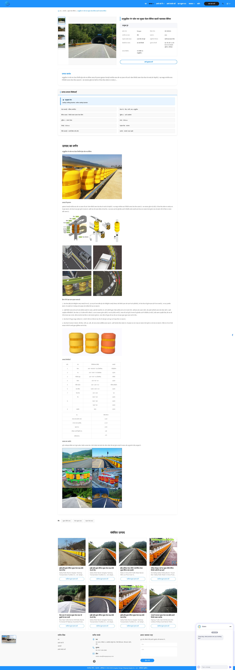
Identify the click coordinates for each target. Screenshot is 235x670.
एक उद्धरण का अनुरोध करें (182, 4)
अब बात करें (211, 4)
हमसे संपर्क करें (171, 4)
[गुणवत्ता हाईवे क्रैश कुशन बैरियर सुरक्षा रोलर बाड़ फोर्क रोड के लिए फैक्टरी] (72, 552)
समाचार (191, 4)
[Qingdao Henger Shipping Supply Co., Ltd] (7, 3)
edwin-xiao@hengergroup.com (105, 656)
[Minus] (230, 626)
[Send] (230, 667)
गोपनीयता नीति (90, 668)
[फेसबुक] (233, 335)
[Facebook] (94, 661)
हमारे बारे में (159, 4)
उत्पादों (64, 11)
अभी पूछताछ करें (148, 62)
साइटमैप (97, 668)
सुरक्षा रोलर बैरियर (72, 11)
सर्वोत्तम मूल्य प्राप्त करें (72, 579)
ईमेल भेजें (147, 660)
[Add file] (198, 667)
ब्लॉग (198, 4)
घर (146, 4)
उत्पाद (150, 4)
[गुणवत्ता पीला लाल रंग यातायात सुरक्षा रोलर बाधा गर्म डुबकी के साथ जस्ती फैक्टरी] (72, 599)
